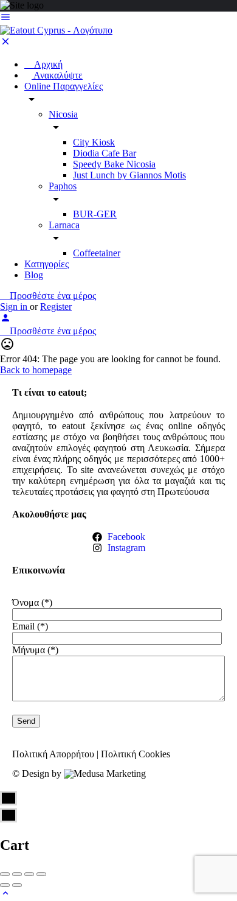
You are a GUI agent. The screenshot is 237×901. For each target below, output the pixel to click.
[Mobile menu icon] (118, 18)
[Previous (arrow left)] (5, 885)
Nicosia (63, 114)
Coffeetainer (96, 253)
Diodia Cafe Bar (104, 153)
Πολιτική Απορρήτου (53, 754)
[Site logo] (56, 30)
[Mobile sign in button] (5, 320)
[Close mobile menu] (5, 43)
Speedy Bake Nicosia (114, 164)
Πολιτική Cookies (135, 754)
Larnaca (64, 225)
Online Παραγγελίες (63, 86)
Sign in (15, 306)
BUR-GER (95, 214)
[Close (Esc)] (5, 874)
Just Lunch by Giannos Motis (129, 175)
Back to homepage (36, 370)
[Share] (17, 874)
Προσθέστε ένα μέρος (51, 295)
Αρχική (47, 64)
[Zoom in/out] (41, 874)
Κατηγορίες (46, 264)
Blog (33, 275)
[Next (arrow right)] (17, 885)
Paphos (63, 186)
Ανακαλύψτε (57, 75)
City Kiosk (94, 142)
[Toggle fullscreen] (29, 874)
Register (56, 306)
